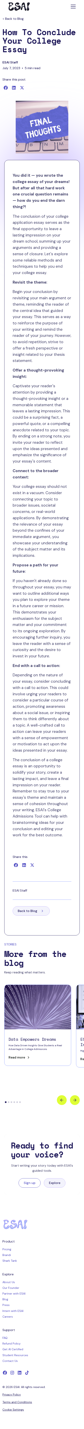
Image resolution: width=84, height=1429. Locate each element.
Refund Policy (11, 1343)
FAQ (5, 1338)
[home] (19, 6)
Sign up (29, 1183)
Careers (7, 1316)
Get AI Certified (12, 1349)
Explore (54, 1183)
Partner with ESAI (13, 1293)
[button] (72, 6)
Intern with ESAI (12, 1311)
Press (6, 1305)
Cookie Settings (13, 1409)
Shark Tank (9, 1261)
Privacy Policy (11, 1394)
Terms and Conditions (17, 1402)
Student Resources (15, 1355)
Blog (5, 1299)
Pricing (6, 1249)
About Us (8, 1282)
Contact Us (10, 1361)
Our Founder (10, 1288)
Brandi (6, 1255)
